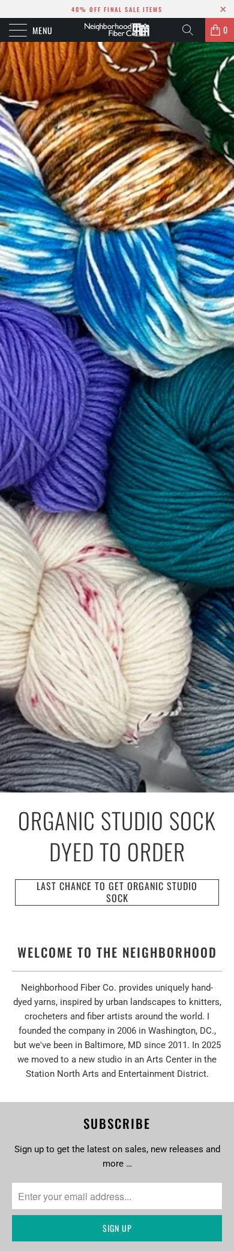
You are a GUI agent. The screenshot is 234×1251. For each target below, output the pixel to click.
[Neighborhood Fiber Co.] (117, 30)
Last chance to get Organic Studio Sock (117, 892)
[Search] (192, 30)
